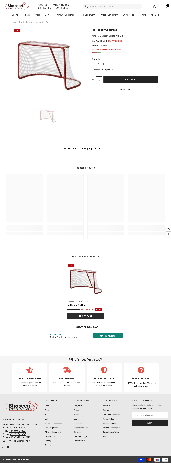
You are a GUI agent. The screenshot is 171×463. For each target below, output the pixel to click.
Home (13, 22)
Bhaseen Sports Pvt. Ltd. (111, 36)
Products (23, 22)
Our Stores (62, 8)
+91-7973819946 (17, 431)
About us (42, 5)
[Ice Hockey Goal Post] (85, 280)
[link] (99, 79)
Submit (150, 423)
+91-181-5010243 (18, 434)
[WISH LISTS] (160, 6)
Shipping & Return (92, 148)
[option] (48, 64)
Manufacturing (60, 5)
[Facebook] (3, 447)
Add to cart (131, 79)
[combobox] (115, 6)
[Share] (94, 80)
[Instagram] (8, 447)
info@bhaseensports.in (19, 441)
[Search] (112, 6)
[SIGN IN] (154, 6)
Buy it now (125, 89)
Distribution (44, 8)
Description (69, 148)
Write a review (107, 336)
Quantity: (96, 59)
